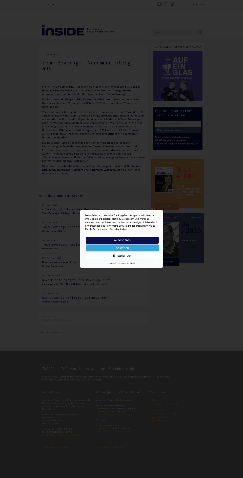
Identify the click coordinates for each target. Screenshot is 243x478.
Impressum (112, 263)
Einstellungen (122, 255)
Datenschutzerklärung (126, 263)
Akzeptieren (122, 240)
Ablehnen (122, 248)
